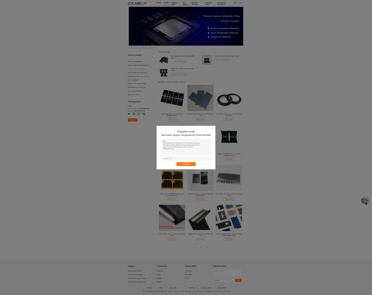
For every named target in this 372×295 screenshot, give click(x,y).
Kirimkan (186, 164)
